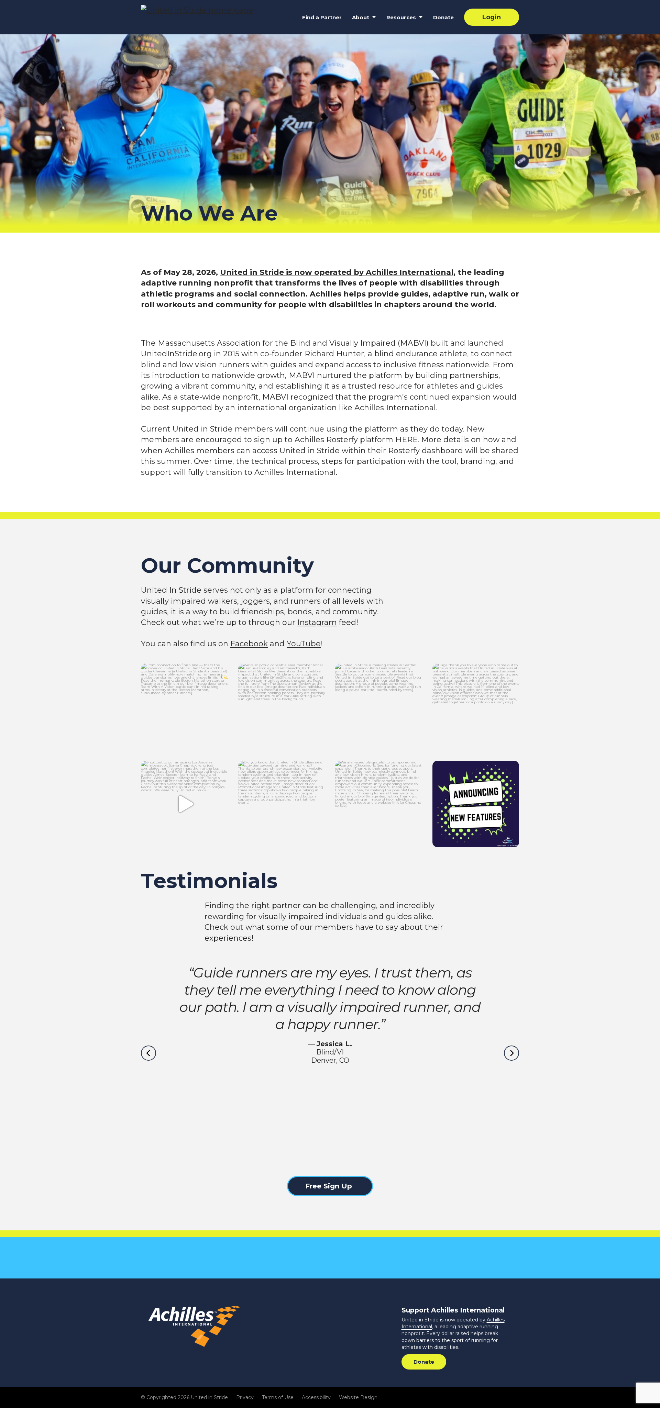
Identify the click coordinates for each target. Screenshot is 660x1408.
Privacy (245, 1397)
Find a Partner (322, 17)
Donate (443, 17)
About (360, 17)
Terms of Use (278, 1397)
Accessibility (316, 1397)
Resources (401, 17)
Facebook (249, 643)
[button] (148, 1053)
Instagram (317, 622)
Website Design (358, 1397)
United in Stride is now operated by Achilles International (336, 272)
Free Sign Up (328, 1186)
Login (491, 17)
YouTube (304, 643)
